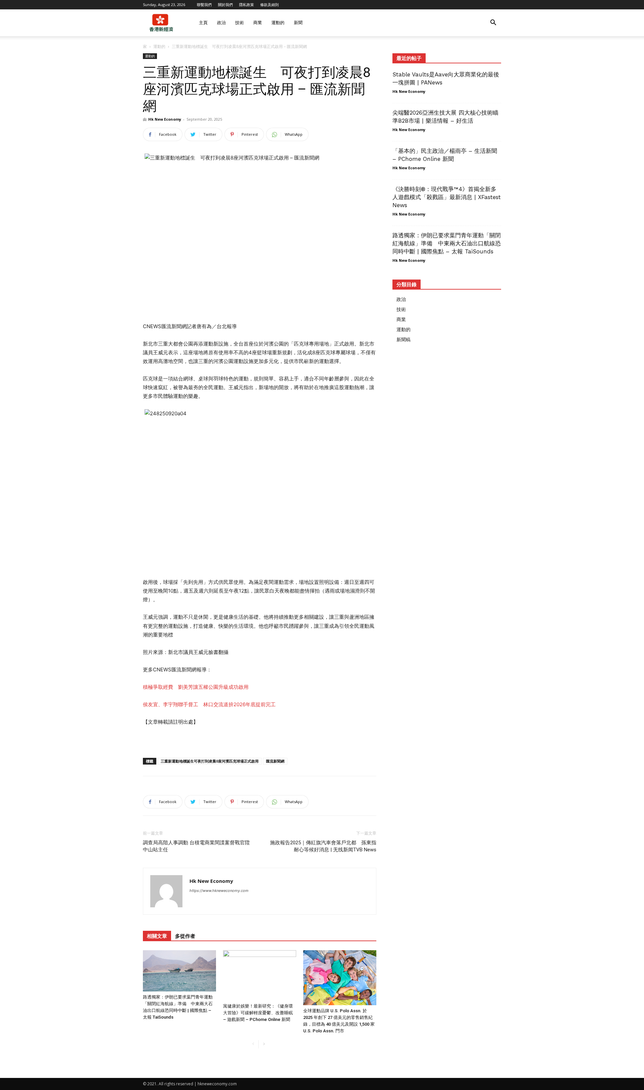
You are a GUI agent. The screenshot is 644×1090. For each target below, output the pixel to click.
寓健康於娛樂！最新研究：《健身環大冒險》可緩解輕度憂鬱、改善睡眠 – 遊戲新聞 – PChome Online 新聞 (258, 1013)
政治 (221, 22)
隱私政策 (246, 4)
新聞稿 (403, 339)
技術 (239, 22)
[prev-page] (253, 1044)
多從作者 (185, 936)
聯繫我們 (204, 4)
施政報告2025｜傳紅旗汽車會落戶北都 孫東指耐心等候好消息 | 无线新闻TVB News (323, 846)
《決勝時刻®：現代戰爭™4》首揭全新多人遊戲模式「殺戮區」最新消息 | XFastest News (446, 197)
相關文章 (157, 936)
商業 (257, 22)
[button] (493, 23)
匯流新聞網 (275, 761)
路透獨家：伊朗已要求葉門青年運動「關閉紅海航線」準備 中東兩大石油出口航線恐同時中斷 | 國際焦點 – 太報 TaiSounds (446, 243)
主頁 (203, 22)
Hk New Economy (164, 119)
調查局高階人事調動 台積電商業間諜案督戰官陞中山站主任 (196, 846)
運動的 (277, 22)
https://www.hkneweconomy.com (219, 890)
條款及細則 (269, 4)
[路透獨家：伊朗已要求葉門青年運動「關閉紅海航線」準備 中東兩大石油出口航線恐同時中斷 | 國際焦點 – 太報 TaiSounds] (179, 970)
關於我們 (225, 4)
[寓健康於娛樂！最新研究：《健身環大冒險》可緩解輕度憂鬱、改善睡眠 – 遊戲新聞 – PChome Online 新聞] (259, 975)
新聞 (298, 22)
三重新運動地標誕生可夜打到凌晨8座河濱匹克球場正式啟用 (210, 761)
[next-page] (264, 1044)
